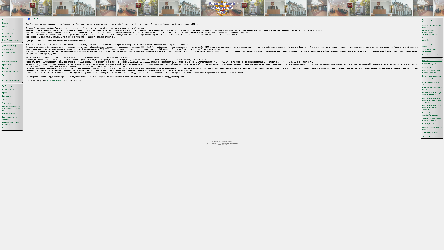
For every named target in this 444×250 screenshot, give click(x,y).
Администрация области (430, 132)
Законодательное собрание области (432, 128)
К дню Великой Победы (10, 40)
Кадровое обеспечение (10, 71)
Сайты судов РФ (428, 124)
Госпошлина (6, 96)
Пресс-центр (6, 65)
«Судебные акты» (55, 81)
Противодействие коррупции (8, 76)
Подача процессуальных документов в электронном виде (11, 108)
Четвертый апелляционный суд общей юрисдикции (431, 114)
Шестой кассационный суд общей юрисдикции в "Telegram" (431, 108)
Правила (5, 93)
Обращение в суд (8, 113)
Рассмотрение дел (8, 52)
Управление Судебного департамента (430, 50)
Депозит (5, 99)
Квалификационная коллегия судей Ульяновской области (429, 32)
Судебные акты (7, 49)
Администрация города (430, 136)
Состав (4, 26)
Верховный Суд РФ (429, 64)
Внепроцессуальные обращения (9, 118)
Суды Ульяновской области (432, 55)
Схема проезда (7, 128)
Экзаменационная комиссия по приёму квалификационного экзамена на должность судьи (432, 42)
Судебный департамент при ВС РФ (432, 88)
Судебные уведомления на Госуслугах (11, 123)
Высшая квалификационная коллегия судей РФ (432, 71)
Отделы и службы (8, 30)
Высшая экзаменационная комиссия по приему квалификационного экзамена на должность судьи (431, 80)
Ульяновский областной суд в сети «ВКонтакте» (432, 119)
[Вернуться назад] (28, 19)
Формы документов (9, 103)
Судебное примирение (10, 61)
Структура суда (7, 33)
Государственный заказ (10, 80)
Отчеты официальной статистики (9, 57)
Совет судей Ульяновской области (431, 26)
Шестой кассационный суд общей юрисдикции (431, 94)
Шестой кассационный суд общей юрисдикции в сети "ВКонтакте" (431, 100)
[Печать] (43, 19)
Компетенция (6, 37)
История (5, 23)
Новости (5, 68)
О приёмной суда (8, 89)
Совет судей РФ (428, 67)
